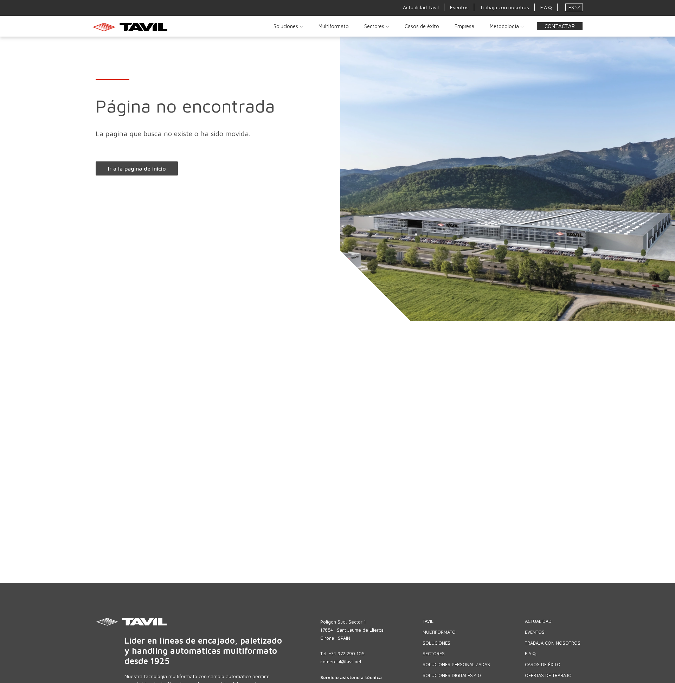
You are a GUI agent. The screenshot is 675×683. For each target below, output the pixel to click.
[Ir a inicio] (132, 27)
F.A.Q (546, 7)
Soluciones (287, 26)
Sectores (375, 26)
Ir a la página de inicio (137, 168)
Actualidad (538, 621)
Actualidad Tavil (421, 7)
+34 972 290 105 (347, 653)
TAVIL (428, 621)
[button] (574, 7)
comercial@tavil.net (340, 661)
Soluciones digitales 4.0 (452, 675)
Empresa (464, 26)
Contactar (560, 26)
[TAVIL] (206, 622)
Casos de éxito (422, 26)
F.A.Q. (531, 653)
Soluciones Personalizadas (456, 664)
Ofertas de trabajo (548, 675)
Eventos (459, 7)
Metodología (505, 26)
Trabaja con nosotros (504, 7)
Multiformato (334, 26)
